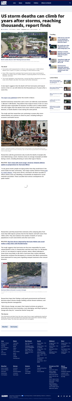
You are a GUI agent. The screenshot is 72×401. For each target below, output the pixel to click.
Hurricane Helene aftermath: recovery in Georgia (13, 290)
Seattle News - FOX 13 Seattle (65, 352)
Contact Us (63, 369)
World (14, 346)
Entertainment (16, 358)
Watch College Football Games (52, 372)
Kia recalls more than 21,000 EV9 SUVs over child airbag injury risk (64, 47)
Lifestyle (15, 356)
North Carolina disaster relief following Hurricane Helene (15, 59)
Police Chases (16, 351)
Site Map (63, 376)
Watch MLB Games (53, 374)
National (15, 344)
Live (2, 341)
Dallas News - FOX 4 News (41, 355)
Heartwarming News (41, 368)
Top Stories (15, 343)
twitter (67, 396)
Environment (4, 373)
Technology (27, 371)
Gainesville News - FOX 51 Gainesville (41, 352)
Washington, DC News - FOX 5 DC (29, 349)
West (62, 341)
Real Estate (15, 375)
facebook (61, 396)
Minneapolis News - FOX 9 (53, 349)
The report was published (9, 98)
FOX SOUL (3, 352)
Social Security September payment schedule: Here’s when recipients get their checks (64, 68)
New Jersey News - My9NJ (29, 352)
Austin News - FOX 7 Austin (41, 361)
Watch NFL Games (53, 369)
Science (27, 366)
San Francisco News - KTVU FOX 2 (65, 349)
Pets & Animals (40, 371)
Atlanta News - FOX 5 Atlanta (41, 343)
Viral (38, 366)
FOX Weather (4, 349)
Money (15, 366)
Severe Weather (4, 369)
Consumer (15, 373)
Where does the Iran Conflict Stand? (56, 94)
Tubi (2, 351)
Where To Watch (5, 343)
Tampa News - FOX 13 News (41, 349)
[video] (67, 82)
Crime (14, 350)
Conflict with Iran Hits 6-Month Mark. (55, 100)
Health (14, 355)
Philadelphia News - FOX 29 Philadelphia (29, 346)
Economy (15, 368)
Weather (18, 29)
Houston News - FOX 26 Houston (42, 358)
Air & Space (27, 368)
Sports (14, 353)
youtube (58, 396)
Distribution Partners (66, 371)
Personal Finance (17, 371)
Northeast (28, 341)
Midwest (52, 341)
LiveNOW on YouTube (4, 345)
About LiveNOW (64, 367)
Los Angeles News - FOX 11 (65, 346)
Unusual (39, 369)
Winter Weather (4, 368)
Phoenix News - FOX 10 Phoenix (65, 343)
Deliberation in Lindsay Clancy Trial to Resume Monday (55, 107)
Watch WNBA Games (54, 386)
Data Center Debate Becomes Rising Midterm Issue (56, 88)
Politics (14, 348)
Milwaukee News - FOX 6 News (53, 352)
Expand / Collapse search (70, 3)
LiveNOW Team (64, 373)
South (39, 341)
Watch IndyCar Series (54, 379)
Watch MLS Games (53, 388)
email (70, 396)
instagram (64, 396)
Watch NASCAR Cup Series (53, 376)
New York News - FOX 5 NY (29, 343)
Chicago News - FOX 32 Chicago (53, 343)
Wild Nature (27, 373)
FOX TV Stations (12, 29)
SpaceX (26, 369)
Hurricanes (13, 327)
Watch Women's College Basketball (53, 384)
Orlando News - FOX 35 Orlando (41, 346)
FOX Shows (3, 354)
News (15, 341)
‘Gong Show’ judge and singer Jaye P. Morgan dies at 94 (64, 61)
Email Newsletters (65, 375)
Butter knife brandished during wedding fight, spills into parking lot (56, 81)
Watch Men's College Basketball (54, 381)
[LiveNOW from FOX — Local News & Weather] (5, 3)
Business (15, 369)
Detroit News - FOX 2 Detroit (53, 346)
